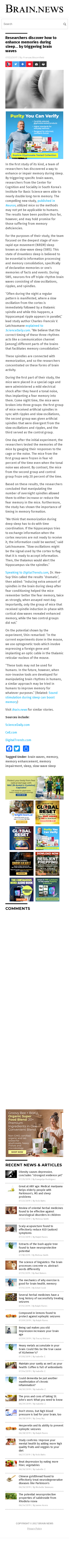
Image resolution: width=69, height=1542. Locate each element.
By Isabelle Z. (39, 1356)
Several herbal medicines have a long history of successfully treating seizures (41, 1298)
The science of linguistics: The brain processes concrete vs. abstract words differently (40, 1266)
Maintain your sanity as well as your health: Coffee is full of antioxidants (40, 1365)
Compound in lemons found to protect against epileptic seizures (39, 1314)
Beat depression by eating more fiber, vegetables (38, 1463)
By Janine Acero (40, 1505)
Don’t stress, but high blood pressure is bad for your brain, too (40, 1412)
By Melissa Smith (41, 1219)
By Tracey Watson (41, 1338)
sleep (27, 766)
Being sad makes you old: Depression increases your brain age (39, 1331)
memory (52, 757)
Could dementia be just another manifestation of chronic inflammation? (38, 1382)
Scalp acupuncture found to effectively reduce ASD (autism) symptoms (38, 1230)
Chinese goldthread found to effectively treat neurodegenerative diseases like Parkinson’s (41, 1480)
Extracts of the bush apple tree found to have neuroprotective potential (38, 1247)
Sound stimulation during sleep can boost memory (31, 697)
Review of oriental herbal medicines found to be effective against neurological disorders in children (41, 1211)
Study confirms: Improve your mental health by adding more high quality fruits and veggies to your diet (40, 1445)
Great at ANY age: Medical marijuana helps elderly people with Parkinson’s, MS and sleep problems (40, 1191)
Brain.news (19, 709)
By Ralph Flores (40, 1237)
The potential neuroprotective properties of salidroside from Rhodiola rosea (37, 1498)
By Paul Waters (39, 1273)
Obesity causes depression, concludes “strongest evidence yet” (41, 1173)
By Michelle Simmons (43, 1487)
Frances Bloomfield (33, 57)
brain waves (36, 757)
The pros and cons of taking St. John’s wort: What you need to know (40, 1398)
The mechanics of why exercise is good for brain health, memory (39, 1282)
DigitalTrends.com (18, 740)
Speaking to (26, 572)
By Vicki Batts (39, 1201)
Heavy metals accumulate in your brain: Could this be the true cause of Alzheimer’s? (40, 1349)
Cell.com (11, 732)
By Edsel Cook (39, 1288)
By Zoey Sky (38, 1418)
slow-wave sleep (44, 766)
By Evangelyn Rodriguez (44, 1179)
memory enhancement (21, 761)
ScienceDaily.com (17, 725)
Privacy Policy (34, 1528)
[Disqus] (34, 961)
